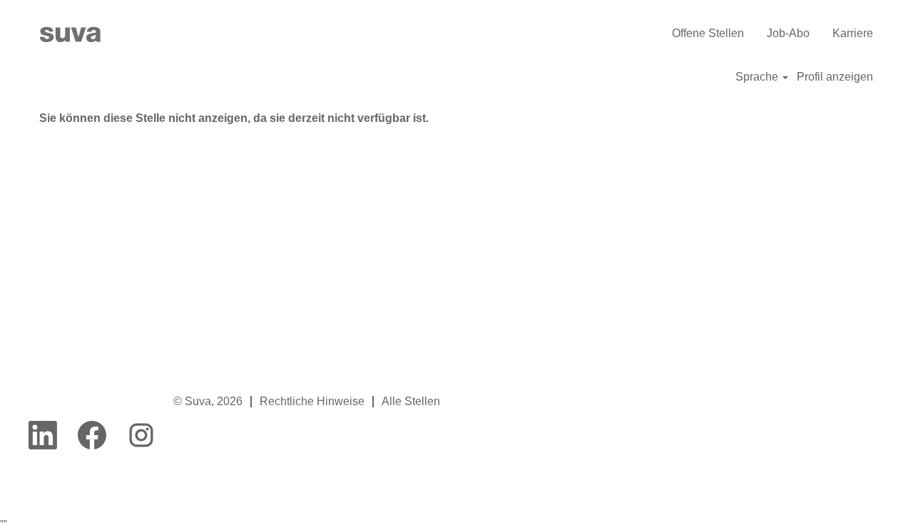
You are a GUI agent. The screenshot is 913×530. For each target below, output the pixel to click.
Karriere (852, 33)
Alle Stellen (411, 401)
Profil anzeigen (835, 77)
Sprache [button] (758, 77)
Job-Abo (788, 33)
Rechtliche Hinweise (312, 401)
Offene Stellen (708, 33)
